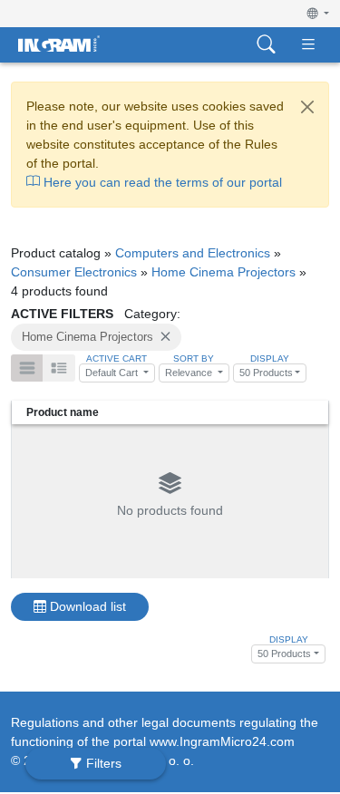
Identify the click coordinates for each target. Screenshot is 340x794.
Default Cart (113, 372)
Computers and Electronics (192, 253)
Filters (102, 763)
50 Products (266, 372)
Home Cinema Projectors (223, 272)
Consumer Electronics (74, 272)
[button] (318, 13)
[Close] (307, 106)
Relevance (190, 372)
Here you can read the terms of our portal (161, 182)
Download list (86, 606)
